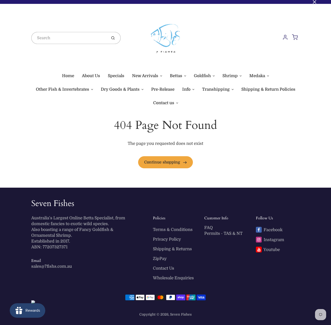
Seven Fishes (52, 203)
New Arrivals (145, 76)
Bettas (176, 76)
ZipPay (160, 258)
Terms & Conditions (173, 229)
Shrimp (230, 76)
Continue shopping (162, 162)
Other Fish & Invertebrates (62, 89)
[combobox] (68, 38)
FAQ (208, 227)
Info (186, 89)
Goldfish (202, 76)
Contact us (163, 103)
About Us (91, 76)
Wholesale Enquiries (173, 278)
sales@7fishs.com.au (51, 266)
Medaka (257, 76)
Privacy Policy (167, 239)
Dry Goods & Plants (120, 89)
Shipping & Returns (172, 249)
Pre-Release (162, 89)
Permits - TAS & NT (223, 233)
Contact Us (163, 268)
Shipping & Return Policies (268, 89)
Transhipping (216, 89)
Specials (116, 76)
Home (68, 76)
